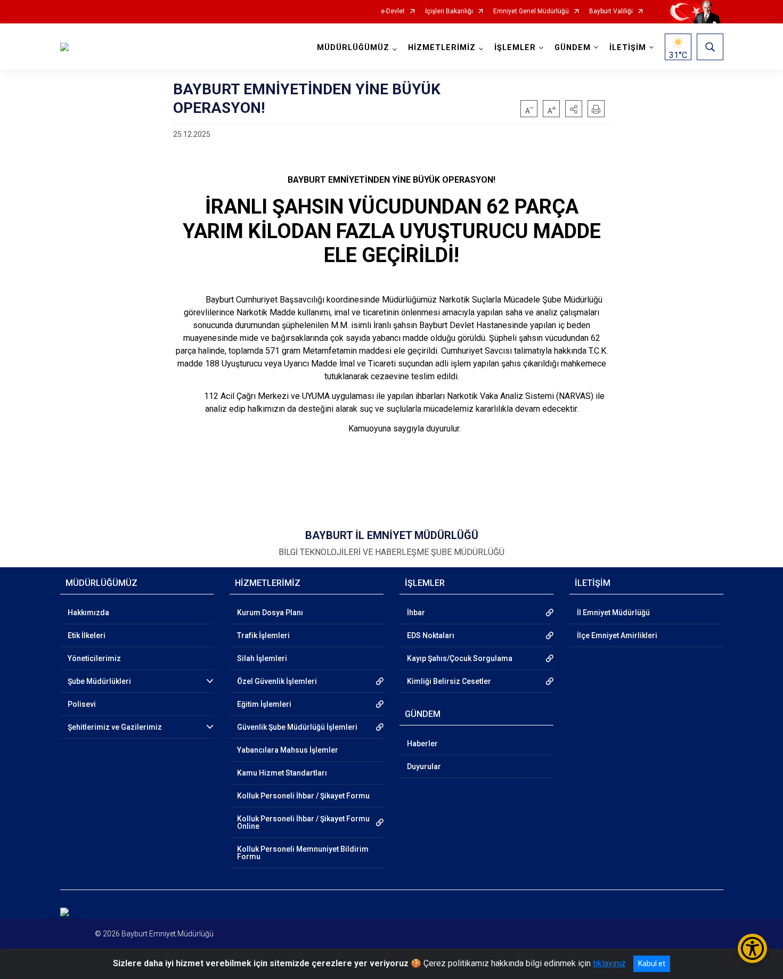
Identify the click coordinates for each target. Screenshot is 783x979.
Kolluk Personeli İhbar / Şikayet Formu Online (303, 822)
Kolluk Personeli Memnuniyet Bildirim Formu (303, 853)
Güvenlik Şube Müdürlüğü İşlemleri (297, 727)
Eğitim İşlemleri (264, 704)
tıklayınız (609, 963)
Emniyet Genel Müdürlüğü (531, 11)
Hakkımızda (88, 612)
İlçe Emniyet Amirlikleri (617, 635)
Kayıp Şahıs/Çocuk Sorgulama (459, 658)
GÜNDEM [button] (572, 47)
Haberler (422, 743)
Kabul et (651, 963)
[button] (573, 108)
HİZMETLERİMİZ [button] (442, 47)
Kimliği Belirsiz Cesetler (449, 681)
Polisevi (82, 704)
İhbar (416, 612)
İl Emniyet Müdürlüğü (613, 612)
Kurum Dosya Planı (270, 612)
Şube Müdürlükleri (99, 681)
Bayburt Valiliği (611, 11)
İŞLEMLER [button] (515, 47)
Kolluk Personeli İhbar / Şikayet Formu (303, 796)
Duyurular (424, 766)
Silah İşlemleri (262, 658)
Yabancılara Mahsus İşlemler (287, 750)
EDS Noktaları (430, 635)
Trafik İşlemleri (263, 635)
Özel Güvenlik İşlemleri (277, 681)
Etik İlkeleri (86, 635)
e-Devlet (393, 11)
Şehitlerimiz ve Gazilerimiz (115, 727)
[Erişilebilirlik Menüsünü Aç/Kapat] (752, 948)
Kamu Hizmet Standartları (282, 773)
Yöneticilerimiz (94, 658)
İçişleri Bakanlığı (449, 11)
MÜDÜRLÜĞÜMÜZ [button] (353, 47)
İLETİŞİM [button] (627, 47)
